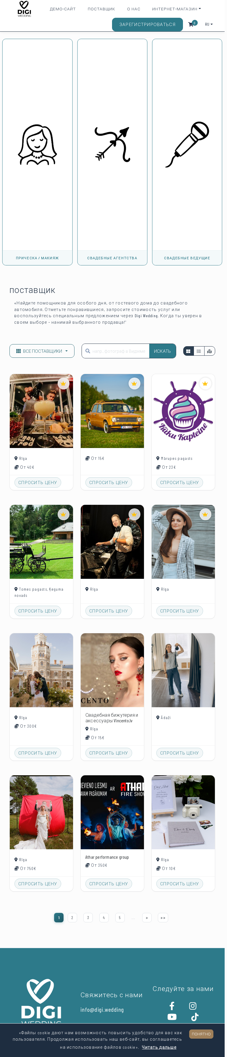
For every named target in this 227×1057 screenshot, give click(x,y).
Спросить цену (37, 482)
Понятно (201, 1033)
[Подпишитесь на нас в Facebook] (172, 1007)
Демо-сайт (63, 8)
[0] (191, 24)
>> (163, 917)
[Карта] (209, 351)
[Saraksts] (199, 351)
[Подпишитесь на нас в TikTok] (195, 1018)
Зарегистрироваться (147, 24)
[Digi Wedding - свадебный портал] (24, 9)
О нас (133, 8)
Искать (162, 351)
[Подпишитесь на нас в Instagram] (193, 1007)
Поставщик (101, 8)
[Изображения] (188, 351)
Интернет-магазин (174, 8)
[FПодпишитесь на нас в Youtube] (172, 1018)
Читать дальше (159, 1047)
